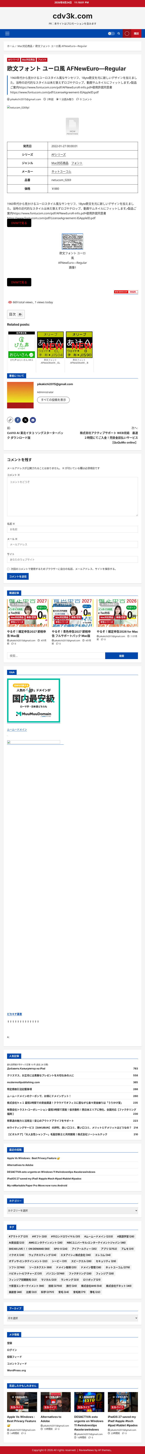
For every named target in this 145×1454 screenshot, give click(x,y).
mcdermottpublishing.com (23, 1082)
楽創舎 (15, 1291)
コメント (13, 474)
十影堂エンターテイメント (26, 1285)
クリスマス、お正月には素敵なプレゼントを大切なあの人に (40, 1075)
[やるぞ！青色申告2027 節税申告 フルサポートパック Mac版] (72, 613)
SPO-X (60, 1248)
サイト (10, 554)
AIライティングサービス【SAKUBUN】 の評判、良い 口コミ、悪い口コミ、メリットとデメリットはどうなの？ (69, 1127)
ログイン (12, 1349)
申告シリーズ (17, 622)
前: (35, 432)
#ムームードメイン (98, 1236)
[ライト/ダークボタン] (111, 33)
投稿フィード (14, 1356)
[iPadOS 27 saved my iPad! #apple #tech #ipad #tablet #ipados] (123, 1402)
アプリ (109, 1248)
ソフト (17, 1267)
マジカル (48, 1279)
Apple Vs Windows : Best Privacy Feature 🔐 (33, 1158)
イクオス (16, 1254)
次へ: (109, 435)
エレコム (103, 1254)
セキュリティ (106, 1261)
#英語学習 (125, 1236)
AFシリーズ (13, 59)
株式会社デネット (118, 1285)
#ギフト (39, 1236)
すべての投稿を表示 (53, 400)
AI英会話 (16, 1242)
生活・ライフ (16, 1407)
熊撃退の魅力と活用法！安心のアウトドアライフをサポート (40, 1120)
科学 (47, 1291)
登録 (9, 1342)
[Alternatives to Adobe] (56, 1402)
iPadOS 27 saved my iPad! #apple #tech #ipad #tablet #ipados (44, 1178)
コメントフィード (17, 1363)
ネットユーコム (61, 171)
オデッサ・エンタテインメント (28, 1261)
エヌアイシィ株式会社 (76, 1254)
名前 (11, 523)
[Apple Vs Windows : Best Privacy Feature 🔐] (22, 1402)
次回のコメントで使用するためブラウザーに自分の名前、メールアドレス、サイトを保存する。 (64, 569)
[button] (7, 33)
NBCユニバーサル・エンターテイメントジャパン (96, 1242)
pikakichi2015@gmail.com (25, 99)
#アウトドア (18, 1236)
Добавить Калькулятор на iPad (26, 1068)
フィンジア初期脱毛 (23, 1279)
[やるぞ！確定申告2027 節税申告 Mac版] (27, 613)
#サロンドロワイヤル (65, 1236)
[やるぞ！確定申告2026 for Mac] (117, 613)
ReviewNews (86, 1450)
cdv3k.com (72, 15)
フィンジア (105, 1273)
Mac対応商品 (28, 59)
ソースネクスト (40, 1267)
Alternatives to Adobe (20, 1164)
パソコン (55, 1273)
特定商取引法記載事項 (19, 1089)
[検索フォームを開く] (119, 33)
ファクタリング (80, 1273)
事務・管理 (31, 617)
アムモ (127, 1248)
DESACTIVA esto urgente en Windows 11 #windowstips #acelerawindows (51, 1171)
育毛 (63, 1291)
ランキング (70, 1279)
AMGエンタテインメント (45, 1242)
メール (12, 539)
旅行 (71, 1285)
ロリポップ (91, 1279)
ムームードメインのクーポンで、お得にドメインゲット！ (39, 1095)
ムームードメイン (17, 729)
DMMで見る (19, 223)
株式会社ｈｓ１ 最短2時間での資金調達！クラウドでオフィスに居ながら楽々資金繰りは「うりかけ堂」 (65, 1102)
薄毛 (95, 1291)
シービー (59, 1261)
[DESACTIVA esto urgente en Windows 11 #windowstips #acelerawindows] (89, 1402)
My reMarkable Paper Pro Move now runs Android (37, 1185)
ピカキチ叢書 (14, 1014)
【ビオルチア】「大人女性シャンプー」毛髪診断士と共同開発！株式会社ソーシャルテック (57, 1134)
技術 (55, 1285)
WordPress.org (16, 1370)
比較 (31, 1291)
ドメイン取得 (66, 1267)
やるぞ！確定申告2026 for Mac (117, 631)
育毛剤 (79, 1291)
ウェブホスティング (42, 1254)
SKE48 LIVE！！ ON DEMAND (29, 1248)
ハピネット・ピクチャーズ (25, 1273)
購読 (136, 33)
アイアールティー (84, 1248)
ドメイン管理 (91, 1267)
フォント (42, 59)
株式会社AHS (91, 1285)
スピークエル (81, 1261)
